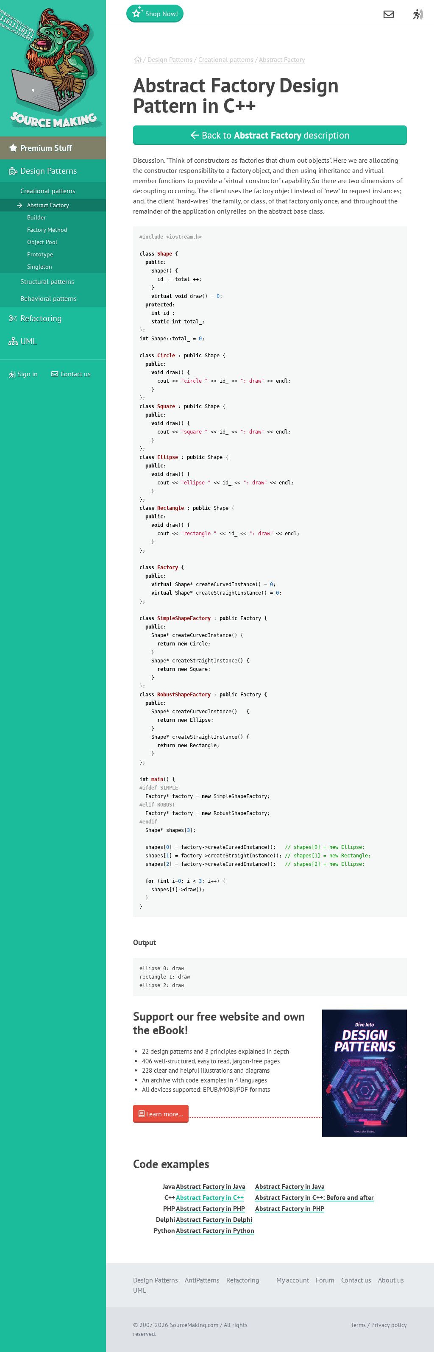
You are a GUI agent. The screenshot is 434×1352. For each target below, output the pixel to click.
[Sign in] (417, 13)
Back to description (274, 135)
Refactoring (40, 318)
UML (27, 341)
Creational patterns (225, 59)
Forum (325, 1280)
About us (391, 1280)
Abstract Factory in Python (215, 1230)
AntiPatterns (202, 1280)
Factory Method (47, 230)
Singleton (39, 266)
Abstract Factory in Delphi (214, 1219)
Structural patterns (47, 281)
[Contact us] (388, 13)
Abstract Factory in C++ (210, 1197)
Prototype (40, 254)
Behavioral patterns (48, 298)
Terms (358, 1325)
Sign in (27, 374)
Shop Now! (161, 13)
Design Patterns (169, 59)
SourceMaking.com (194, 1325)
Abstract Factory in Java (210, 1186)
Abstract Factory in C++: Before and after (314, 1197)
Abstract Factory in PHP (210, 1208)
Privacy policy (389, 1325)
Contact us (75, 374)
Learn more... (164, 1114)
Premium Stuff (45, 147)
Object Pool (42, 242)
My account (292, 1280)
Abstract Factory (282, 59)
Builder (36, 217)
